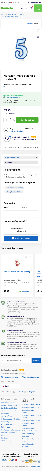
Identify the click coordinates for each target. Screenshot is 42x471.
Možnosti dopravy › (13, 97)
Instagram (31, 392)
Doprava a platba (7, 402)
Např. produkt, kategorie (16, 20)
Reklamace (5, 427)
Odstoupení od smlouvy (10, 430)
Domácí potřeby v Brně (31, 407)
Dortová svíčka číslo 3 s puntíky (17, 272)
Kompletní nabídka (14, 192)
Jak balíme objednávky (10, 408)
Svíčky (22, 14)
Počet (6, 120)
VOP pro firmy (6, 416)
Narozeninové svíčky (12, 16)
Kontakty (4, 438)
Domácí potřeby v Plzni (31, 420)
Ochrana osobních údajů (10, 419)
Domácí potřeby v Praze (31, 404)
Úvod (3, 14)
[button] (21, 8)
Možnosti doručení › (17, 131)
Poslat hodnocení (22, 238)
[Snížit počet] (10, 121)
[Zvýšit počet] (10, 118)
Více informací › (10, 87)
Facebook (19, 392)
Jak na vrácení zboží (9, 405)
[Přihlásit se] (26, 8)
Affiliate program (7, 441)
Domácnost (12, 14)
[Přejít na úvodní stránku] (7, 8)
